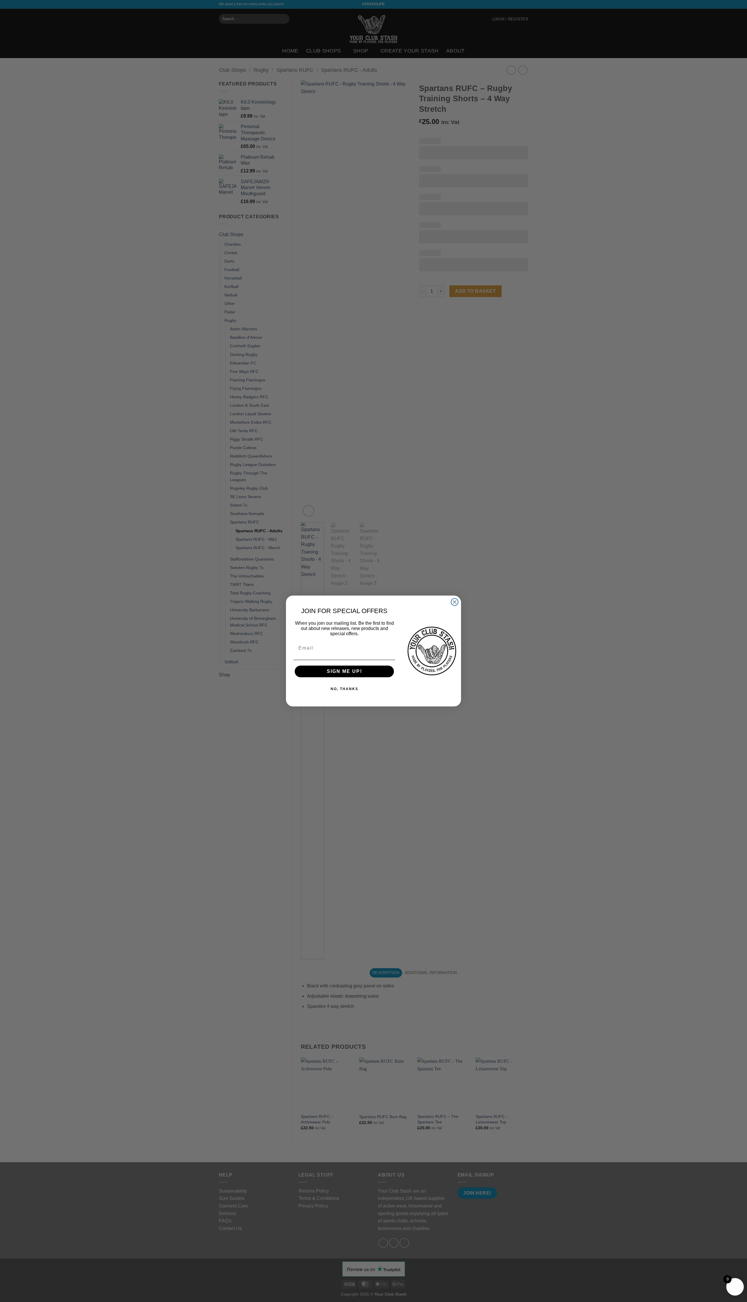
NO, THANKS (344, 689)
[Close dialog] (454, 601)
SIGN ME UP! (344, 671)
